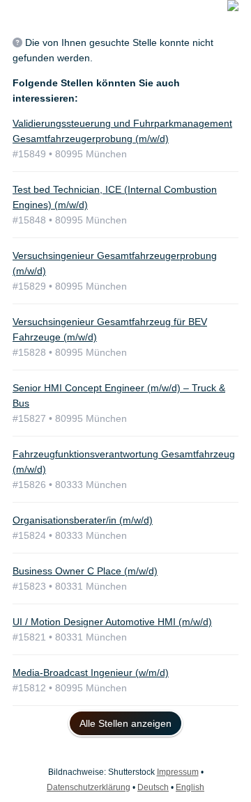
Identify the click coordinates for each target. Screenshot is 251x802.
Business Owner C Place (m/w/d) (85, 570)
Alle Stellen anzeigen (125, 723)
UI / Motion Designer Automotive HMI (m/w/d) (112, 621)
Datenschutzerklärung (88, 787)
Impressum (178, 772)
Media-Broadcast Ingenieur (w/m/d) (91, 672)
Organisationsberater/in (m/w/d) (83, 520)
